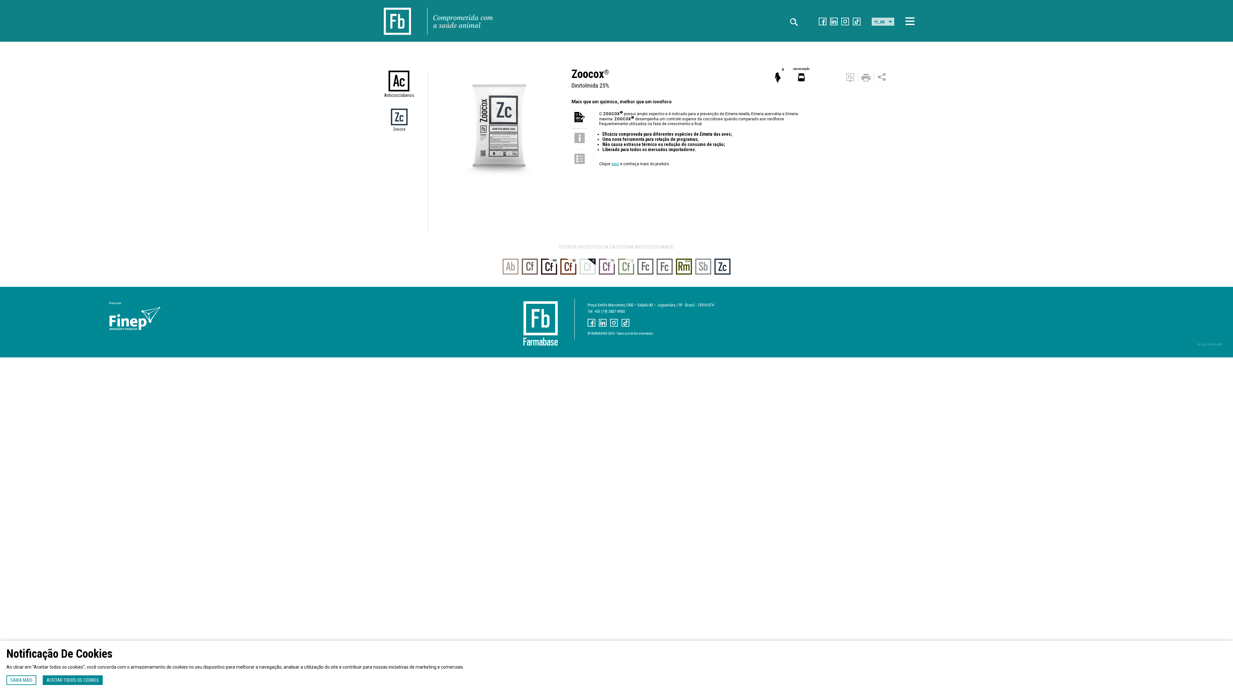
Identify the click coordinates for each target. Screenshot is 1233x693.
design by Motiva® (1209, 344)
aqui (615, 164)
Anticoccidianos (399, 95)
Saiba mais (21, 680)
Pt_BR (879, 22)
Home (397, 7)
